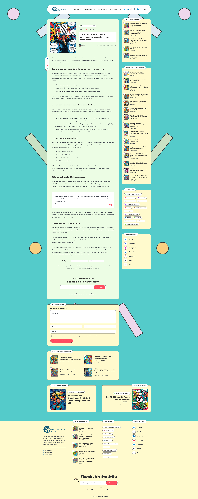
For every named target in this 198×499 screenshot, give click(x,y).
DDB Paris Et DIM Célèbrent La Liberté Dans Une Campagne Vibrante (139, 155)
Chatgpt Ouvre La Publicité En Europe (138, 47)
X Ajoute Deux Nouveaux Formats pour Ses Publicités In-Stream (139, 133)
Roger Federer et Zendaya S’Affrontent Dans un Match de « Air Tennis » (139, 87)
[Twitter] (124, 9)
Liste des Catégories (89, 9)
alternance (63, 266)
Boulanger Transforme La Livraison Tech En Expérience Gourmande (138, 55)
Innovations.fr (48, 454)
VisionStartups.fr (49, 450)
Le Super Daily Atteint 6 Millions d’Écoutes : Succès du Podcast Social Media (139, 177)
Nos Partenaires (102, 9)
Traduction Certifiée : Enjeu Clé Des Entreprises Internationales (103, 358)
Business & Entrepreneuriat (88, 25)
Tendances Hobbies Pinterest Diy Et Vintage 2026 (138, 24)
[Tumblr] (134, 9)
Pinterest (141, 221)
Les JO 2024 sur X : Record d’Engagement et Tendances (118, 399)
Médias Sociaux (131, 221)
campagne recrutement (86, 266)
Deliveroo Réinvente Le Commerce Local (68, 371)
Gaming (129, 207)
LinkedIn (129, 217)
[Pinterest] (131, 9)
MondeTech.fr (48, 452)
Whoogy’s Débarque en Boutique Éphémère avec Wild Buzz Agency (138, 116)
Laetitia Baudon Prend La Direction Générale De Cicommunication (137, 32)
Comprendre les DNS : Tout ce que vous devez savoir (138, 147)
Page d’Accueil (78, 9)
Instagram (129, 211)
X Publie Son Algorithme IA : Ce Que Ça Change (139, 79)
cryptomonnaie (131, 197)
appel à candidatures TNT (73, 266)
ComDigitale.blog (103, 496)
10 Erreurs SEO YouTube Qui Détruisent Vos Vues (138, 102)
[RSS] (141, 9)
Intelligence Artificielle (132, 214)
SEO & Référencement (132, 224)
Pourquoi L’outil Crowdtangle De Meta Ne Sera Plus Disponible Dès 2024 (79, 399)
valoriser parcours (94, 268)
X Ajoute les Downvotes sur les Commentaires (139, 140)
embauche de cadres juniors (99, 266)
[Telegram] (138, 9)
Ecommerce (143, 201)
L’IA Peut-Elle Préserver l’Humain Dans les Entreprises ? (139, 162)
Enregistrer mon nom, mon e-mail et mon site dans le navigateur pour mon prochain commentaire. (75, 336)
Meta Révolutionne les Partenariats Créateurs (137, 72)
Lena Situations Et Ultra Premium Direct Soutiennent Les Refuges (138, 40)
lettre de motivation (79, 268)
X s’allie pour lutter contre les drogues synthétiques (138, 169)
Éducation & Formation (97, 261)
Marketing (138, 217)
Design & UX (142, 197)
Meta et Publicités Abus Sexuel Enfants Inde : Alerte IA (139, 95)
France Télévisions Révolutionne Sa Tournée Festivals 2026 (137, 125)
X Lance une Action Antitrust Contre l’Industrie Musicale (138, 108)
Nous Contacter (113, 9)
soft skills (87, 268)
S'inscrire (99, 287)
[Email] (144, 9)
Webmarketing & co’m (58, 186)
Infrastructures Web (140, 207)
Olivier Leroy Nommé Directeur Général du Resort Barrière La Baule (104, 371)
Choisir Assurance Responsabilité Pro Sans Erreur (71, 358)
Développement (131, 201)
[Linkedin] (128, 9)
